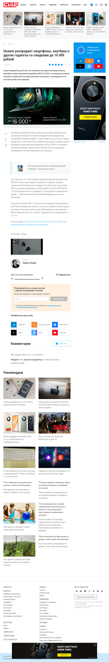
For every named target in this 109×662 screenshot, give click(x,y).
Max (40, 333)
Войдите (15, 359)
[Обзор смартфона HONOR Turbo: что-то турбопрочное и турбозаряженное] (19, 423)
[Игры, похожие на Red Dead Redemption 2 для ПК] (54, 423)
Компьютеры (44, 605)
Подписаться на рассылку (86, 597)
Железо (6, 628)
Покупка (42, 590)
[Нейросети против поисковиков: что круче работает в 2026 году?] (54, 457)
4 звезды (58, 64)
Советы (42, 5)
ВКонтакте (63, 325)
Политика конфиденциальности (50, 640)
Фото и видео (8, 605)
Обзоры (23, 5)
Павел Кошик (29, 263)
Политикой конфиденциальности (27, 307)
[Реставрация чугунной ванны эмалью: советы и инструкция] (19, 484)
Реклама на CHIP (79, 142)
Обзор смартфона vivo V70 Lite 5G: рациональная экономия (12, 30)
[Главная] (4, 44)
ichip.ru (42, 626)
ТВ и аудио (7, 610)
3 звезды (55, 64)
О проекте (42, 629)
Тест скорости (10, 640)
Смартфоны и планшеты (11, 594)
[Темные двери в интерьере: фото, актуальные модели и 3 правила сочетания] (54, 485)
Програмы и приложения (48, 616)
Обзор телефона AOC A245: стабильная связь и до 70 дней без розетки (95, 30)
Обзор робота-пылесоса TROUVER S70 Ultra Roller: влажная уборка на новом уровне (32, 31)
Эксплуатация (44, 593)
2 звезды (52, 64)
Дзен (20, 333)
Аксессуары (7, 608)
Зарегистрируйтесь (33, 359)
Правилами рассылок (54, 305)
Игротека (7, 623)
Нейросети (64, 5)
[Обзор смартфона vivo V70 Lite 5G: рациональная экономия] (19, 388)
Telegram (21, 325)
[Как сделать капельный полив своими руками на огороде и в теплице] (19, 546)
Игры (5, 625)
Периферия (7, 602)
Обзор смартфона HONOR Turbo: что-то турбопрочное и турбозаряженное (53, 30)
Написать (63, 344)
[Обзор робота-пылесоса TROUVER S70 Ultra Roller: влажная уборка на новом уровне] (54, 388)
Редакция (42, 635)
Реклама (43, 623)
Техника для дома (9, 613)
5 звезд (61, 64)
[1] (12, 278)
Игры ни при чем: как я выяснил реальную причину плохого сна (74, 29)
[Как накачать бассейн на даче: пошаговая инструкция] (19, 513)
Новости (33, 5)
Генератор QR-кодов (46, 632)
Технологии (75, 5)
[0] (42, 278)
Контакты (102, 142)
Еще (85, 5)
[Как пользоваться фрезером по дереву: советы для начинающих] (54, 538)
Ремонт (42, 595)
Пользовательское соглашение (50, 638)
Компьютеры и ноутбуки (12, 597)
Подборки (52, 5)
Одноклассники (44, 325)
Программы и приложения (12, 616)
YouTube (62, 333)
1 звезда (50, 64)
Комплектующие (9, 599)
